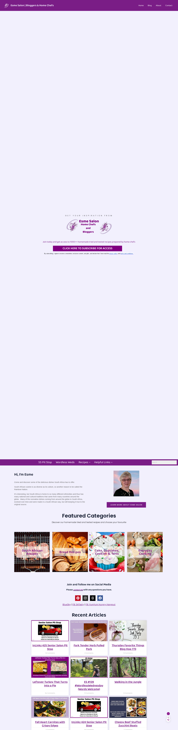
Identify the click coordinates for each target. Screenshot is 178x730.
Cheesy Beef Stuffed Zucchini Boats (128, 724)
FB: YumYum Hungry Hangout (100, 604)
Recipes (83, 462)
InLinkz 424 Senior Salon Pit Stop (89, 724)
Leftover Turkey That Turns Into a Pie (50, 684)
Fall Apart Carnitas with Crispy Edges (50, 724)
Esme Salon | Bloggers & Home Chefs (32, 5)
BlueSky (67, 604)
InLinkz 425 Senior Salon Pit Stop (50, 647)
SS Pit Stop (45, 462)
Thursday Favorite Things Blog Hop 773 (128, 647)
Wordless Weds (65, 462)
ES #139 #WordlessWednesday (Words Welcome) (89, 685)
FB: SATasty (78, 604)
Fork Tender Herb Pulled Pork (89, 647)
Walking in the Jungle (128, 682)
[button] (84, 462)
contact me (78, 589)
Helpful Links (102, 462)
